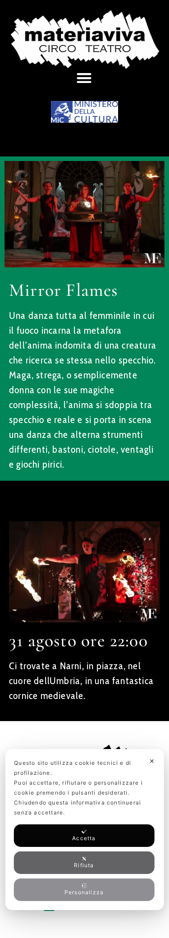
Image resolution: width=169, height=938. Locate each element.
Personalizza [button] (84, 892)
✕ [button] (152, 761)
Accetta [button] (84, 838)
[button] (85, 78)
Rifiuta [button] (84, 865)
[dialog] (84, 829)
